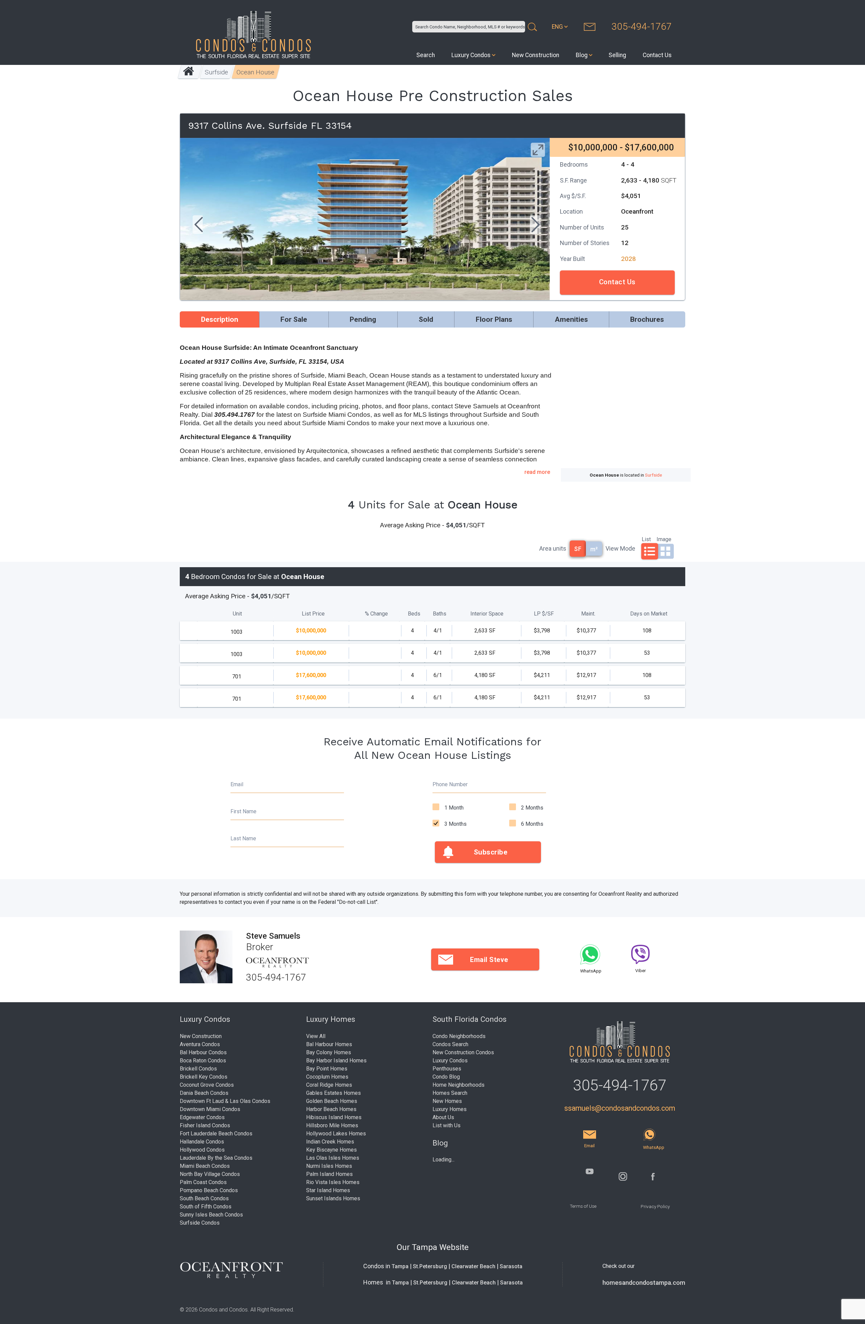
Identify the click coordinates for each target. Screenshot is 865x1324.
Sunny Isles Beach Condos (211, 1214)
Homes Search (449, 1093)
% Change (376, 613)
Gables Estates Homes (333, 1093)
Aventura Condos (200, 1044)
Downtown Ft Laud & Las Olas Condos (225, 1101)
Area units (552, 548)
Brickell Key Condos (203, 1077)
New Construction (535, 55)
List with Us (446, 1125)
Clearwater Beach (473, 1266)
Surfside (216, 72)
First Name (243, 811)
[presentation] (198, 225)
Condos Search (450, 1044)
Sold (426, 319)
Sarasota (511, 1266)
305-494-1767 (642, 26)
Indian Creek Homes (330, 1141)
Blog (582, 55)
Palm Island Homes (329, 1174)
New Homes (447, 1101)
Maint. (588, 613)
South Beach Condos (204, 1198)
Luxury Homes (449, 1109)
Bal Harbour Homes (329, 1044)
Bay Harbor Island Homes (336, 1060)
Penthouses (446, 1068)
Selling (617, 55)
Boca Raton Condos (203, 1060)
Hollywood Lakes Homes (336, 1133)
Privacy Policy (655, 1206)
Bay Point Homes (326, 1068)
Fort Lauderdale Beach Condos (216, 1133)
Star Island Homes (328, 1190)
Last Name (243, 838)
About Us (443, 1117)
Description (219, 319)
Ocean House (256, 72)
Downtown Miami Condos (210, 1109)
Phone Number (450, 784)
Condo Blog (446, 1077)
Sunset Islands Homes (333, 1198)
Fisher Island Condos (205, 1125)
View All (315, 1036)
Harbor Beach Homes (331, 1109)
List (646, 538)
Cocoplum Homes (327, 1077)
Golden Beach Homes (331, 1101)
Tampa (400, 1266)
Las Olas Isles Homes (332, 1158)
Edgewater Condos (202, 1117)
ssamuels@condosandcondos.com (619, 1108)
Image (664, 538)
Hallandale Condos (202, 1141)
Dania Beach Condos (204, 1093)
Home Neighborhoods (458, 1085)
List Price (313, 613)
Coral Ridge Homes (329, 1085)
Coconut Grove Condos (207, 1085)
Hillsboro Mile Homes (332, 1125)
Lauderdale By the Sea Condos (216, 1158)
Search (425, 55)
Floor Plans (494, 319)
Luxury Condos (471, 55)
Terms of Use (583, 1206)
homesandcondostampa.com (643, 1282)
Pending (363, 319)
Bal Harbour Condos (203, 1052)
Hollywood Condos (202, 1150)
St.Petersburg (430, 1266)
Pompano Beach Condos (209, 1190)
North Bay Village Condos (210, 1174)
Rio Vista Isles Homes (333, 1182)
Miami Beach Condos (205, 1166)
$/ (544, 613)
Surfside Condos (200, 1223)
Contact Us (657, 55)
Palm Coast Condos (203, 1182)
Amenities (571, 319)
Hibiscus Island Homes (334, 1117)
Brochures (647, 319)
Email (236, 784)
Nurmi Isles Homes (329, 1166)
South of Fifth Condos (205, 1206)
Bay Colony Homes (328, 1052)
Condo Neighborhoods (459, 1036)
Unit (237, 613)
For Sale (293, 319)
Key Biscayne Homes (331, 1150)
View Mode (620, 548)
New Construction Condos (463, 1052)
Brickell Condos (198, 1068)
